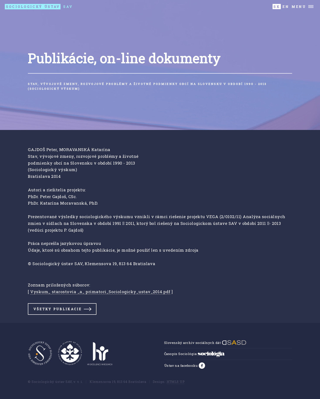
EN (286, 6)
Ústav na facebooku (181, 365)
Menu (299, 6)
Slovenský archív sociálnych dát (193, 342)
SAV (39, 6)
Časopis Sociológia (181, 354)
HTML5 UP (176, 381)
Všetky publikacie (58, 309)
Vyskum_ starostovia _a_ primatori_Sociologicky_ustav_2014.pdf (100, 291)
